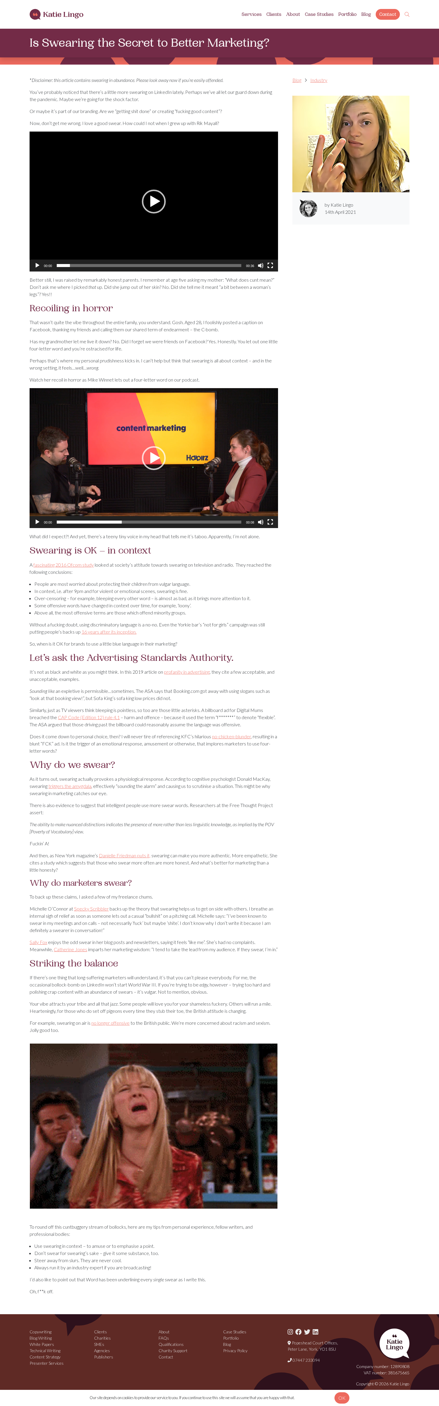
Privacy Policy (235, 1350)
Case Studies (319, 14)
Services (252, 14)
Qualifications (171, 1344)
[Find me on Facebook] (298, 1332)
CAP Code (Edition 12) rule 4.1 (89, 717)
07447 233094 (306, 1360)
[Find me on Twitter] (307, 1332)
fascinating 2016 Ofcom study (63, 565)
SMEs (99, 1344)
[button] (154, 202)
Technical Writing (45, 1350)
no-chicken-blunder (231, 736)
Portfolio (347, 14)
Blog (366, 14)
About (293, 14)
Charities (102, 1338)
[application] (154, 202)
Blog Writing (41, 1338)
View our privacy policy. (313, 1397)
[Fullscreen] (270, 266)
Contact (387, 14)
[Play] (37, 266)
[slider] (149, 265)
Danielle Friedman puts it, (125, 855)
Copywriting (40, 1331)
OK (342, 1398)
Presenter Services (47, 1363)
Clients (273, 14)
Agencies (102, 1350)
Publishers (103, 1356)
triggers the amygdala (69, 786)
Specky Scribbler (91, 908)
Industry (318, 80)
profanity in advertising (187, 672)
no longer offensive (110, 1023)
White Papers (42, 1344)
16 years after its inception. (109, 632)
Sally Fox (38, 942)
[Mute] (261, 266)
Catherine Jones (70, 949)
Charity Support (173, 1350)
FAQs (164, 1338)
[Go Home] (56, 14)
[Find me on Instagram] (290, 1332)
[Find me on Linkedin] (315, 1332)
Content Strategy (45, 1356)
